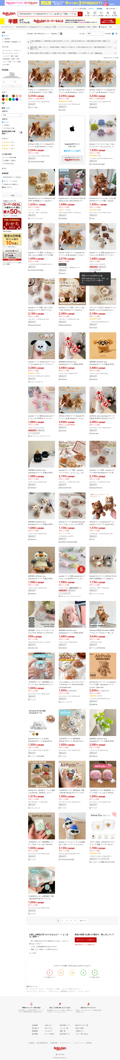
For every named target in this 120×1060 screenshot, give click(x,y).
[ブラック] (3, 96)
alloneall (63, 431)
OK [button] (107, 279)
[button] (111, 9)
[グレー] (6, 96)
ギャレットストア (66, 702)
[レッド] (3, 99)
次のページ (83, 920)
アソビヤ (33, 699)
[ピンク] (20, 96)
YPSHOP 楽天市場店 (98, 164)
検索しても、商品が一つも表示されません (44, 949)
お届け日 (5, 119)
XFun (93, 218)
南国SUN (94, 704)
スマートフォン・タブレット (36, 991)
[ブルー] (13, 99)
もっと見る (32, 953)
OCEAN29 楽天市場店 (37, 162)
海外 (8, 108)
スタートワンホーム (36, 382)
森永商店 (94, 107)
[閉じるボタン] (115, 42)
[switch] (20, 132)
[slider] (2, 78)
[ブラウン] (13, 96)
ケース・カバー (84, 991)
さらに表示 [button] (5, 64)
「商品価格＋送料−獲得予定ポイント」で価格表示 (41, 33)
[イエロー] (6, 99)
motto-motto (34, 648)
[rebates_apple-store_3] (72, 140)
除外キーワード (7, 187)
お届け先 (5, 111)
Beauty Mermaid (35, 325)
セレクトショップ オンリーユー (40, 436)
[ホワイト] (10, 96)
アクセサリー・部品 (53, 989)
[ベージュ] (16, 96)
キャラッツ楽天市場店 (37, 756)
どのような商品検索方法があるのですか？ (44, 946)
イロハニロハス (35, 808)
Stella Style (95, 433)
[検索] (80, 14)
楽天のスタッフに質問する (86, 940)
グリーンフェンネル (36, 218)
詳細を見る (98, 53)
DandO (63, 110)
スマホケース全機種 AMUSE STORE (103, 862)
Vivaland (94, 328)
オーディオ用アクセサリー (71, 989)
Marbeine (64, 379)
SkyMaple (64, 218)
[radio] (2, 35)
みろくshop (34, 107)
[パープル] (16, 99)
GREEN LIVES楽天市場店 (69, 542)
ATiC (93, 539)
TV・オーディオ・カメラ (34, 989)
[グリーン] (10, 99)
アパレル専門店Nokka (98, 648)
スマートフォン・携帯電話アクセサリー (62, 991)
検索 (12, 86)
